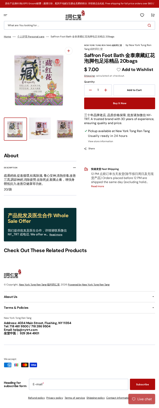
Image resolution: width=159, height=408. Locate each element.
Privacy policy (54, 397)
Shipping (89, 75)
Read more (55, 234)
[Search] (150, 25)
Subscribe (142, 384)
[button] (5, 15)
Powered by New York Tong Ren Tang (89, 284)
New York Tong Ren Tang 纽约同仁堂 (39, 284)
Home (7, 36)
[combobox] (79, 25)
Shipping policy (95, 397)
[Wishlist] (142, 15)
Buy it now (119, 103)
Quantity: (89, 81)
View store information (100, 141)
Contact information (118, 397)
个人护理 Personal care (30, 36)
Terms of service (75, 397)
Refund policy (36, 397)
